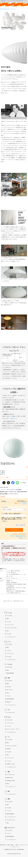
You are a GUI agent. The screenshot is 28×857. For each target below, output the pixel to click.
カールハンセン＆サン (11, 627)
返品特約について (23, 538)
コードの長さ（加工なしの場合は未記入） (12, 513)
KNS (7, 618)
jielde (7, 783)
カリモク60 (9, 615)
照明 (9, 771)
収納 (9, 677)
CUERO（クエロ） (10, 764)
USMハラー (9, 702)
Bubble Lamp (9, 777)
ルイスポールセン (10, 774)
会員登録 (24, 503)
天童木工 (8, 748)
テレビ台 (10, 664)
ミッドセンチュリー (11, 636)
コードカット (5, 507)
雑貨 (9, 798)
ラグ (9, 709)
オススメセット (11, 827)
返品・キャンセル (20, 844)
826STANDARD (10, 673)
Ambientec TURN (10, 780)
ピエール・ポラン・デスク (12, 729)
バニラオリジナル (10, 712)
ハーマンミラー (10, 624)
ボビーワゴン (9, 689)
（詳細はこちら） (14, 418)
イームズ (8, 621)
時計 (9, 791)
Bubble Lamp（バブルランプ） (10, 9)
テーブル (10, 612)
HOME (1, 9)
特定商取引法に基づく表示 (10, 849)
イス (9, 736)
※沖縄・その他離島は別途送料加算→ (18, 536)
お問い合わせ (3, 844)
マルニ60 (8, 633)
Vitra (7, 630)
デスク (9, 717)
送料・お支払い (10, 844)
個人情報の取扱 (20, 849)
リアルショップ (15, 846)
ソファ (9, 641)
